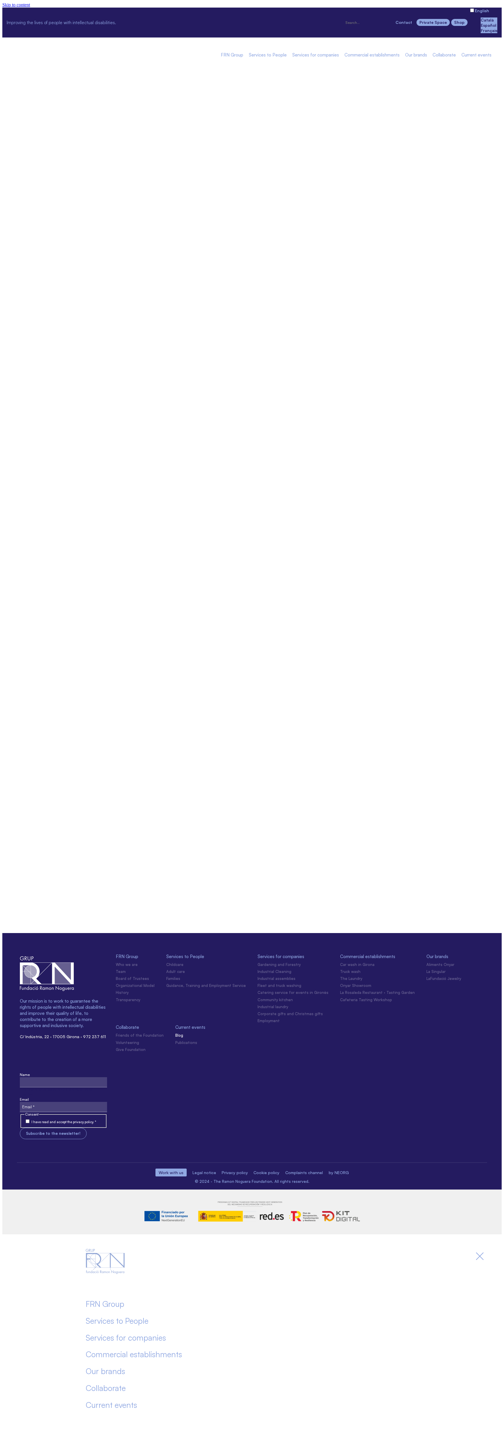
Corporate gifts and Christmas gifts (290, 1013)
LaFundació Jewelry (443, 978)
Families (173, 978)
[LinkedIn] (170, 22)
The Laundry (351, 978)
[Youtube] (190, 22)
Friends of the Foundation (140, 1035)
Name (25, 1074)
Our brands (416, 55)
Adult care (175, 971)
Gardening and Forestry (279, 964)
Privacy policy (235, 1172)
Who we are (127, 964)
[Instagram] (129, 22)
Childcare (174, 964)
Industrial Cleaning (274, 971)
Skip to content (16, 4)
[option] (489, 20)
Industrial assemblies (276, 978)
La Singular (436, 971)
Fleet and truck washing (279, 985)
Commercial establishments (372, 55)
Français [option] (489, 30)
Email (24, 1099)
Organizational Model (135, 985)
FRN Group (232, 55)
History (122, 992)
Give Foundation (131, 1049)
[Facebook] (149, 22)
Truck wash (350, 971)
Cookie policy (266, 1172)
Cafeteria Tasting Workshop (366, 999)
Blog (179, 1035)
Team (121, 971)
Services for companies (315, 55)
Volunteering (127, 1042)
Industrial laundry (273, 1006)
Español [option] (488, 25)
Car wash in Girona (357, 964)
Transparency (128, 999)
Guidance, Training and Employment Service (206, 985)
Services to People (268, 55)
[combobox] (368, 22)
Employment (269, 1020)
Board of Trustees (132, 978)
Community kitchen (275, 999)
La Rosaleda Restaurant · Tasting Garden (377, 992)
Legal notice (204, 1172)
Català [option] (487, 19)
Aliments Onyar (440, 964)
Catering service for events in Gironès (293, 992)
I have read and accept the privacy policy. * (64, 1122)
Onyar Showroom (355, 985)
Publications (186, 1042)
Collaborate (444, 55)
